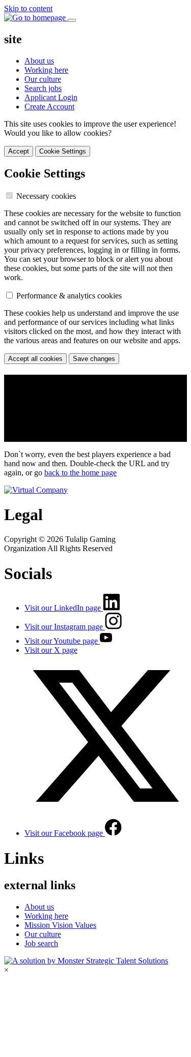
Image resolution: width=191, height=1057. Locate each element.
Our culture (42, 79)
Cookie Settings (62, 151)
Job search (41, 943)
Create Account (49, 106)
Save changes (94, 359)
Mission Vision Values (60, 925)
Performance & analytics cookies (69, 295)
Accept (18, 151)
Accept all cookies (35, 359)
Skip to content (28, 8)
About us (39, 60)
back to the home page (80, 472)
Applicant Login (50, 97)
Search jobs (43, 88)
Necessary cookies (46, 196)
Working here (46, 70)
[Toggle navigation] (72, 20)
